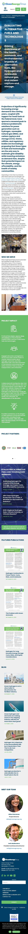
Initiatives (8, 15)
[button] (23, 9)
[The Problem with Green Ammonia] (14, 598)
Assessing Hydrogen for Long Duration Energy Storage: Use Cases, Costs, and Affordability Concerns (13, 484)
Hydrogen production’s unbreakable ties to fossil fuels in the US (12, 773)
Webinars (6, 893)
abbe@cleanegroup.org (14, 819)
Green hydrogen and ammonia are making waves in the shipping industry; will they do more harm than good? (12, 717)
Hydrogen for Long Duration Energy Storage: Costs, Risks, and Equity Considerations (15, 654)
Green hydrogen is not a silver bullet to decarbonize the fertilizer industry (12, 689)
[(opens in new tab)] (14, 918)
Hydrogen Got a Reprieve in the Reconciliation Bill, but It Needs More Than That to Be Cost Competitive (13, 746)
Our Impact (6, 889)
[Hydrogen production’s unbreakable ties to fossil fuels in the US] (14, 764)
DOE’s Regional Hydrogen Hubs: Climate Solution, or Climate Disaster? (13, 512)
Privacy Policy (16, 931)
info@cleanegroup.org (12, 868)
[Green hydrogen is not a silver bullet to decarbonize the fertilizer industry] (14, 678)
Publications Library (9, 891)
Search (12, 9)
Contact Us (7, 897)
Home (3, 15)
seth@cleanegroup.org (14, 848)
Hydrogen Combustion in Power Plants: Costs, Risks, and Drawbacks (14, 575)
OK (10, 931)
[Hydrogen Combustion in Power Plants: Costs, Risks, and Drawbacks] (14, 558)
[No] (26, 928)
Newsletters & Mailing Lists (12, 895)
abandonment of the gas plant (10, 398)
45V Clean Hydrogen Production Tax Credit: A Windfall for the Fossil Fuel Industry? (13, 498)
